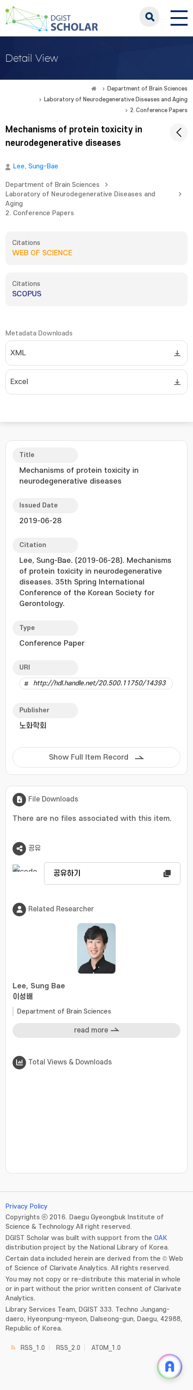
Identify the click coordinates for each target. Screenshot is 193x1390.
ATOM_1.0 (106, 1348)
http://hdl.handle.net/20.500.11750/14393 (99, 683)
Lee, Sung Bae (39, 991)
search (149, 17)
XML (18, 353)
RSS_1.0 (33, 1348)
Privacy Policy (26, 1206)
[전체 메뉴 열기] (179, 16)
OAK (160, 1238)
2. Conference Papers (159, 110)
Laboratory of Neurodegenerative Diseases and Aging (116, 99)
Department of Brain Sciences (147, 89)
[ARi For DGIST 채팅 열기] (169, 1366)
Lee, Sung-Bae (35, 166)
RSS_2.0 (68, 1348)
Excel (19, 382)
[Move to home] (94, 88)
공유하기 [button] (66, 873)
